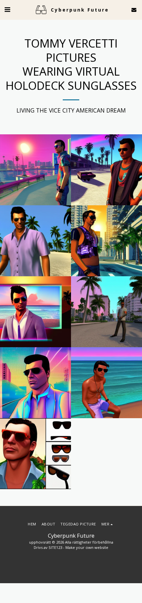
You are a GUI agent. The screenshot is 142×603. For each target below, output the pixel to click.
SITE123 (55, 547)
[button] (7, 9)
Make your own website (86, 547)
